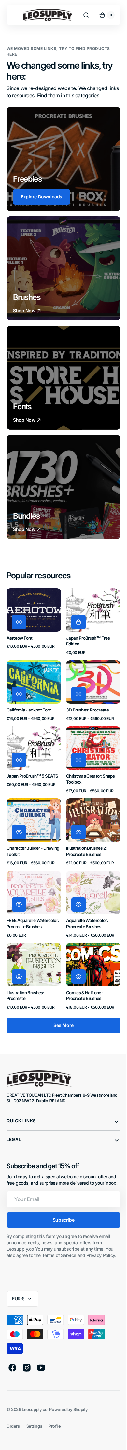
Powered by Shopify (68, 1416)
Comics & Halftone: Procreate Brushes (82, 990)
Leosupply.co (34, 1416)
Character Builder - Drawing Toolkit (24, 843)
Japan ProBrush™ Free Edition (86, 639)
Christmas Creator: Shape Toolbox (88, 773)
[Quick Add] (76, 620)
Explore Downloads (41, 196)
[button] (16, 15)
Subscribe (61, 1221)
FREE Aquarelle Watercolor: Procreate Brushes (28, 917)
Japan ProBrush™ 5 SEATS (32, 770)
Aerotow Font (19, 636)
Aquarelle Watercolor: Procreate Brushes (85, 913)
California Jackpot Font (29, 706)
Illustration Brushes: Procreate (25, 990)
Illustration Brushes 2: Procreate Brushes (84, 843)
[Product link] (33, 620)
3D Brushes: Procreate (85, 706)
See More (61, 1020)
